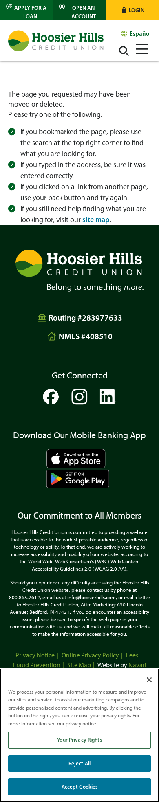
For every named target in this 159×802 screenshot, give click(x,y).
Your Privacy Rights (79, 739)
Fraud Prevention (36, 665)
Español (140, 33)
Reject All (79, 763)
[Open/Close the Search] (124, 51)
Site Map (79, 665)
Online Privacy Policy (90, 655)
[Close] (149, 680)
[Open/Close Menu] (142, 48)
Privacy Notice (35, 655)
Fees (132, 655)
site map (96, 219)
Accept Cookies (80, 786)
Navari (137, 665)
